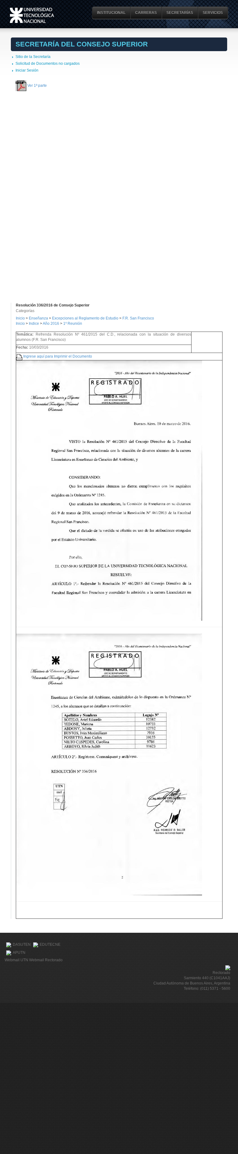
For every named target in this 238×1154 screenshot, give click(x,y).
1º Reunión (72, 323)
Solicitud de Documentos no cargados (47, 63)
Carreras (146, 13)
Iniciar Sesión (26, 70)
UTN (32, 15)
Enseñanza (39, 318)
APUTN (19, 952)
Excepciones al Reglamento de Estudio (85, 318)
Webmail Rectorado (46, 960)
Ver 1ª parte (37, 85)
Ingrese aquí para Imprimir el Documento (57, 356)
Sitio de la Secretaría (33, 57)
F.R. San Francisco (138, 318)
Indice (34, 323)
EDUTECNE (50, 944)
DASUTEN (22, 944)
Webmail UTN (16, 960)
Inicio (20, 318)
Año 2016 (51, 323)
